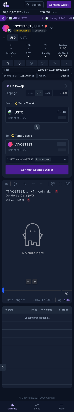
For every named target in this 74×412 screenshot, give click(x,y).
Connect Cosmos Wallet (37, 169)
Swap (37, 408)
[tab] (12, 37)
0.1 (30, 93)
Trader (65, 309)
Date (10, 309)
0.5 (39, 93)
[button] (28, 28)
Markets (12, 408)
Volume (48, 309)
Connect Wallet (58, 4)
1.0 (47, 93)
